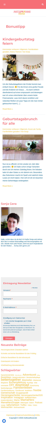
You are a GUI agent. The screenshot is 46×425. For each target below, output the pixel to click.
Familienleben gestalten (11, 131)
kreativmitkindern (7, 400)
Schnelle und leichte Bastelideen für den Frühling (18, 353)
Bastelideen (6, 377)
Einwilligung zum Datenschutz (14, 318)
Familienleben (22, 388)
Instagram (19, 397)
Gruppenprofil (22, 393)
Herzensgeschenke (10, 395)
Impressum (10, 415)
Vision (35, 405)
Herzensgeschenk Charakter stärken (14, 350)
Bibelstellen (27, 380)
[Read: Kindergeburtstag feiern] (23, 67)
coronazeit (4, 385)
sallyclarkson (12, 405)
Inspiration (7, 397)
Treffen (23, 405)
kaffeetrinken (30, 398)
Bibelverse (37, 380)
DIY (11, 385)
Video (30, 405)
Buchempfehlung (17, 382)
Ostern (31, 403)
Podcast (38, 403)
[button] (43, 4)
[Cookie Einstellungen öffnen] (4, 422)
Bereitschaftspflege (33, 377)
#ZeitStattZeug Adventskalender (12, 365)
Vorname (7, 290)
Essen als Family (34, 129)
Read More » (8, 109)
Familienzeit (19, 390)
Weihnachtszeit (19, 407)
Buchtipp (30, 383)
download (22, 385)
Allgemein (23, 49)
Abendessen (18, 375)
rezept (3, 405)
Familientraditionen (7, 390)
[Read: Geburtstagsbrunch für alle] (23, 147)
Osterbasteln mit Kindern (10, 361)
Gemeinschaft (8, 393)
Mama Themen (15, 52)
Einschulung (34, 385)
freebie (37, 390)
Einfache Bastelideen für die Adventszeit (15, 357)
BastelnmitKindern (18, 377)
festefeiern (28, 390)
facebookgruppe (6, 388)
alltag (38, 375)
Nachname (8, 299)
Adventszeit (29, 375)
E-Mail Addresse (10, 307)
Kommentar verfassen (11, 49)
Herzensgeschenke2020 (32, 395)
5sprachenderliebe (7, 375)
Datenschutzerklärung (25, 415)
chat (35, 383)
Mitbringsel (24, 403)
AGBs (37, 415)
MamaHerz (27, 400)
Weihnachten (7, 407)
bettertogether (11, 379)
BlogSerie (4, 383)
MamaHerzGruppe (10, 402)
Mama (17, 400)
